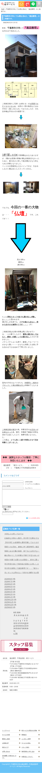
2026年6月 (8, 584)
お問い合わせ (6, 751)
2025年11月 (8, 602)
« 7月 (15, 634)
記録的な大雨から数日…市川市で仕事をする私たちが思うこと (21, 538)
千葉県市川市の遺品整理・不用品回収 (24, 764)
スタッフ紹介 (25, 747)
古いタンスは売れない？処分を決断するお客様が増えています (21, 573)
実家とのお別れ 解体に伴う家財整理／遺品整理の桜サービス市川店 (21, 547)
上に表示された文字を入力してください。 (16, 511)
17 (14, 626)
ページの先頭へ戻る (34, 518)
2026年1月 (8, 597)
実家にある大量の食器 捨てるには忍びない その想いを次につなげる (22, 551)
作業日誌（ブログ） (27, 756)
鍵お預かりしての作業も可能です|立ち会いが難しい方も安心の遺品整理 (21, 556)
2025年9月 (8, 607)
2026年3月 (8, 592)
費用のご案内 (6, 739)
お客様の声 (5, 743)
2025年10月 (9, 605)
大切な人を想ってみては (13, 534)
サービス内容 (6, 734)
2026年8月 (8, 579)
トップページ (6, 730)
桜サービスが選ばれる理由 (29, 730)
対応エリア (5, 747)
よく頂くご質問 (26, 739)
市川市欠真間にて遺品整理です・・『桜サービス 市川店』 (21, 569)
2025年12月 (9, 600)
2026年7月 (8, 581)
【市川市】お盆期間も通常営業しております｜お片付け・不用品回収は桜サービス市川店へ (21, 543)
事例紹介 (24, 734)
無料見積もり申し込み (28, 751)
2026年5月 (8, 587)
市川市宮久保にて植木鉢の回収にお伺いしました (21, 564)
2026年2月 (8, 594)
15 (25, 623)
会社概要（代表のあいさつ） (9, 756)
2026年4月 (8, 589)
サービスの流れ (26, 743)
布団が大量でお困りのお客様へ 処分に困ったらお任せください (21, 560)
